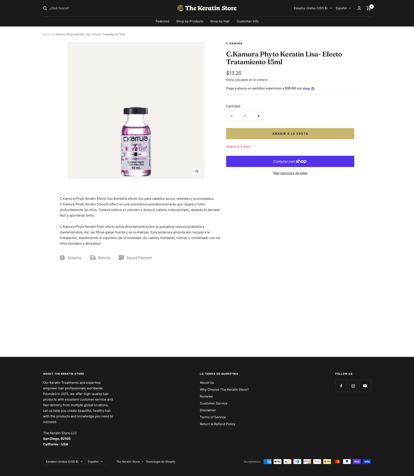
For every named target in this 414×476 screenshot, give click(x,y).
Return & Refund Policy (217, 424)
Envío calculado (237, 79)
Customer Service (213, 403)
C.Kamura (234, 43)
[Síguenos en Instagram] (353, 386)
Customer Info (248, 21)
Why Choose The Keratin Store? (224, 389)
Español (341, 8)
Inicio (46, 34)
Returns (104, 258)
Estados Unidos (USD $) (311, 8)
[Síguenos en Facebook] (341, 386)
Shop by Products (189, 21)
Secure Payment (139, 258)
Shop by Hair (220, 21)
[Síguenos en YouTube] (365, 386)
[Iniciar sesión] (359, 8)
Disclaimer (208, 410)
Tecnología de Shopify (161, 461)
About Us (207, 383)
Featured (162, 21)
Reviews (206, 396)
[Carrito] (368, 8)
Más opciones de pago (290, 173)
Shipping (74, 258)
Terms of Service (213, 417)
